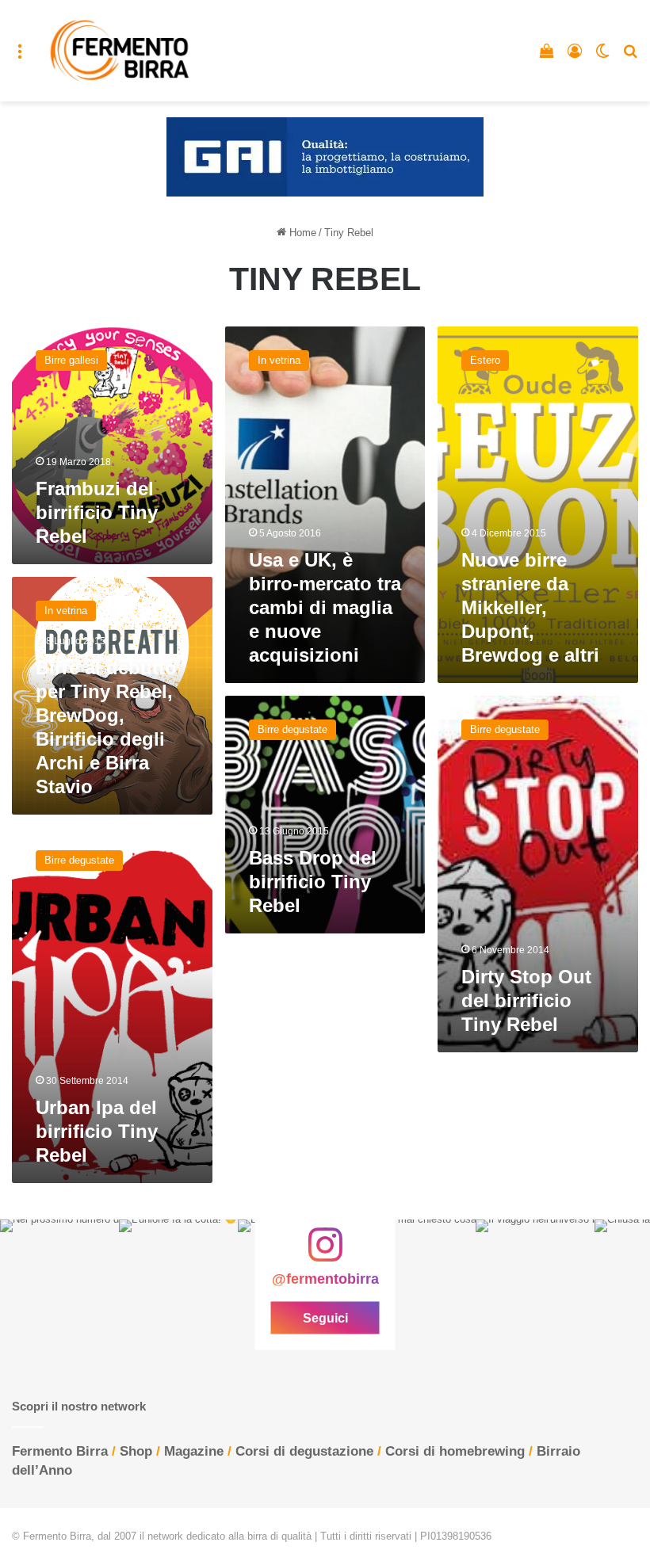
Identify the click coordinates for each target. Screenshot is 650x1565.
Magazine (194, 1451)
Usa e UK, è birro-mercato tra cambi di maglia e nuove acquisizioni (325, 607)
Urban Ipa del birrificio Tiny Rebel (97, 1131)
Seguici (325, 1318)
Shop (136, 1451)
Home (301, 233)
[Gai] (325, 156)
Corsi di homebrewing (455, 1451)
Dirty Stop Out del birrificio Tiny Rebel (526, 1000)
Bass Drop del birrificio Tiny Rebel (313, 881)
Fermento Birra (60, 1451)
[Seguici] (325, 1253)
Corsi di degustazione (304, 1451)
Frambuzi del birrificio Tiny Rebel (97, 512)
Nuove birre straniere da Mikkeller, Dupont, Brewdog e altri (530, 607)
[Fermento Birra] (120, 50)
